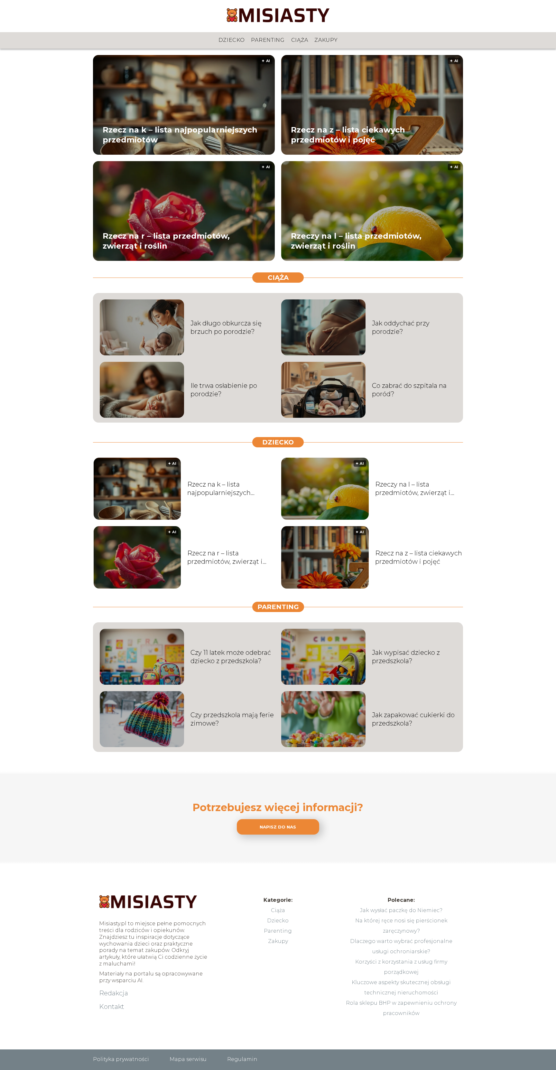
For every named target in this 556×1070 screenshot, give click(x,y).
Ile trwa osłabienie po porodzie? (223, 390)
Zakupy (326, 40)
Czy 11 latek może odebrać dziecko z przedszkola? (230, 657)
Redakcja (113, 993)
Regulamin (242, 1059)
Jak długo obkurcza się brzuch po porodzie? (226, 327)
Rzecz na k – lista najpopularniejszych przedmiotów (180, 134)
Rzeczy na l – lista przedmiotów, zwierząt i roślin (356, 240)
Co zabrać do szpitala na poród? (409, 390)
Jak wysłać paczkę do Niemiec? (401, 910)
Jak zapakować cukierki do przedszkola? (413, 719)
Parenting (267, 40)
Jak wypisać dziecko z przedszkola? (406, 657)
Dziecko (231, 40)
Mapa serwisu (188, 1059)
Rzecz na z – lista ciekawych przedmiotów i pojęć (348, 134)
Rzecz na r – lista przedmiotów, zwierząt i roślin (166, 240)
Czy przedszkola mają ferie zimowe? (232, 719)
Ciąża (299, 40)
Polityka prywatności (121, 1059)
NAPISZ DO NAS (278, 826)
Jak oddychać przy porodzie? (401, 327)
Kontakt (111, 1007)
